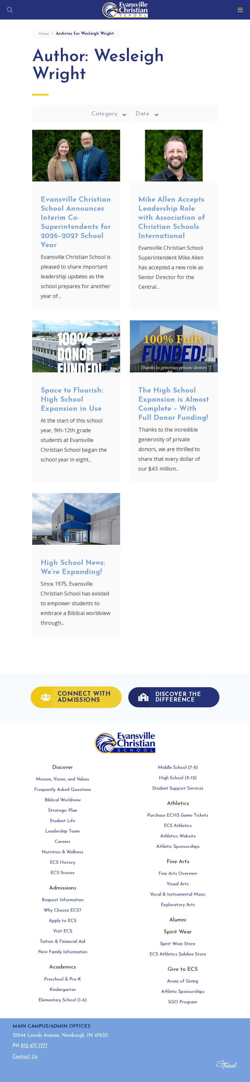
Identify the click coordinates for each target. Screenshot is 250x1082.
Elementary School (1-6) (62, 1000)
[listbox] (109, 114)
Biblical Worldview (63, 800)
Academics (62, 967)
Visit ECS (62, 931)
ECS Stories (62, 873)
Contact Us (25, 1056)
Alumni (177, 920)
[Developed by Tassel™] (226, 1068)
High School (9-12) (178, 778)
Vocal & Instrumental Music (178, 894)
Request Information (63, 900)
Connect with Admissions (84, 697)
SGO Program (182, 1002)
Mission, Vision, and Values (62, 779)
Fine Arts (178, 861)
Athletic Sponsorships (178, 846)
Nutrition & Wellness (62, 852)
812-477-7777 (34, 1046)
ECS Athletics (178, 825)
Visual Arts (178, 884)
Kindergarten (62, 989)
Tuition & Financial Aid (62, 941)
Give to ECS (183, 969)
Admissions (62, 888)
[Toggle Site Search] (10, 10)
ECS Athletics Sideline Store (177, 954)
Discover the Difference (178, 697)
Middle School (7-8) (178, 767)
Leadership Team (62, 831)
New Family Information (62, 952)
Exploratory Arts (178, 904)
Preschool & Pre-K (62, 979)
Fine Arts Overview (178, 873)
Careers (62, 841)
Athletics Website (178, 836)
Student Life (62, 821)
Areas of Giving (182, 981)
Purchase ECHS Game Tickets (177, 815)
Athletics (178, 803)
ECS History (62, 862)
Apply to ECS (62, 920)
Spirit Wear (178, 932)
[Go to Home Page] (125, 10)
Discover (62, 767)
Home (44, 34)
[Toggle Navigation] (240, 10)
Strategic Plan (62, 810)
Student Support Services (177, 788)
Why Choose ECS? (62, 910)
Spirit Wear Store (177, 944)
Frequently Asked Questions (62, 789)
